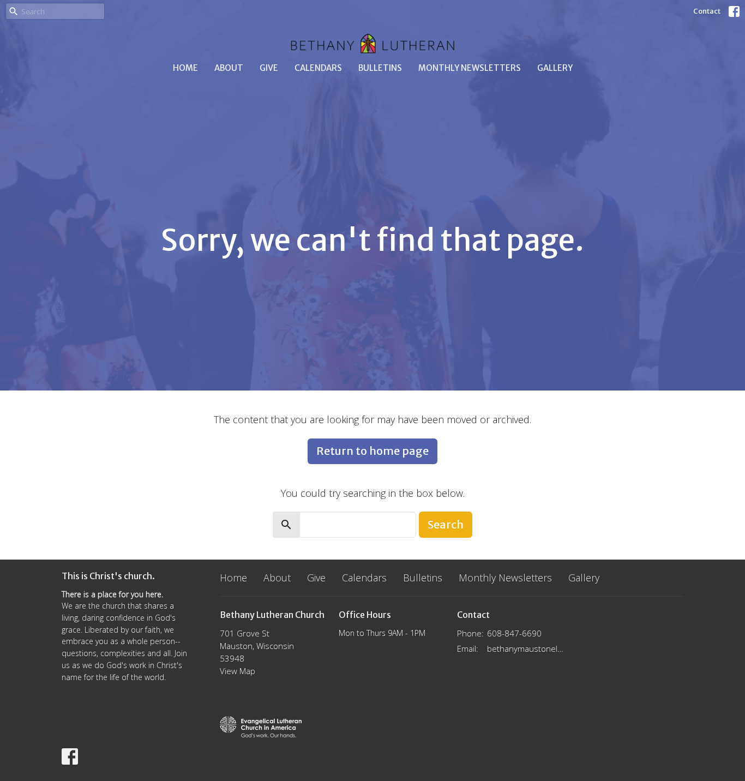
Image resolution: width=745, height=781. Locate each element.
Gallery (555, 68)
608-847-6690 (514, 633)
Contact (706, 11)
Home (185, 68)
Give (269, 68)
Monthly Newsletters (469, 68)
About (228, 68)
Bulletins (380, 68)
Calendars (318, 68)
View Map (237, 670)
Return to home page (372, 451)
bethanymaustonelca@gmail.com (526, 648)
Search (446, 524)
